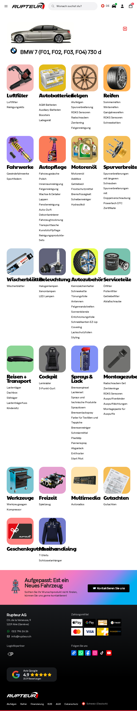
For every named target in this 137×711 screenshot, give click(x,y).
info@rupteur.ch (21, 636)
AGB (58, 703)
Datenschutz (71, 703)
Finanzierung (37, 703)
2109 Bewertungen (32, 678)
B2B (49, 703)
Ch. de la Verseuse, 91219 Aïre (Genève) (19, 619)
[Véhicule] (114, 6)
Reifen (23, 703)
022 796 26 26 (20, 631)
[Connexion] (122, 6)
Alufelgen (12, 703)
